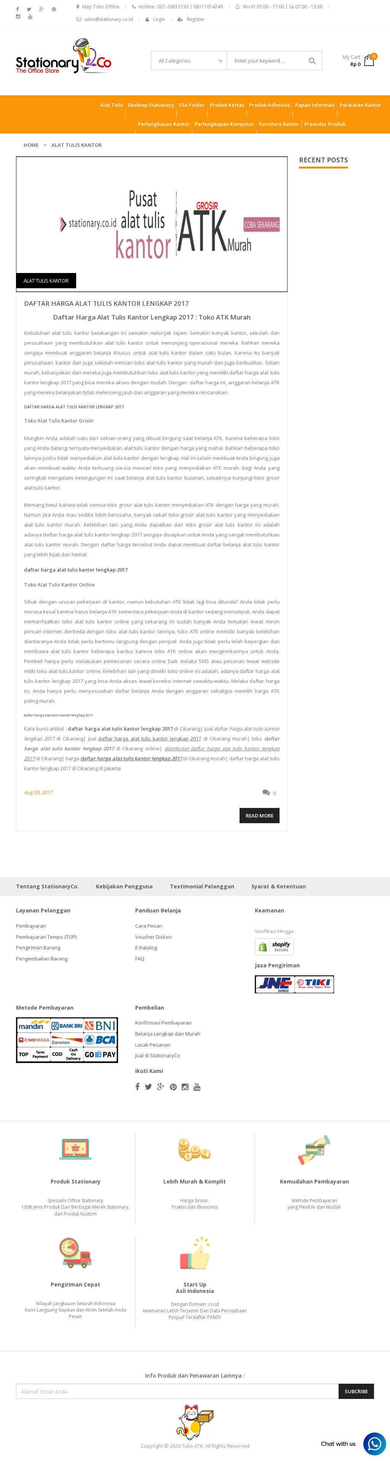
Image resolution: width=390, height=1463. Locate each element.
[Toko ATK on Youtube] (30, 16)
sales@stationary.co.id (108, 19)
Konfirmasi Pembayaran (163, 1022)
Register (196, 19)
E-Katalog (146, 947)
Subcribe (356, 1391)
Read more (259, 815)
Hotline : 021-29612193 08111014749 (181, 6)
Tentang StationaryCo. (47, 886)
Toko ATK (192, 1445)
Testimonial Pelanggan (202, 886)
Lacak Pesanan (153, 1044)
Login (159, 19)
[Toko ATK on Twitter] (29, 9)
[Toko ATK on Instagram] (18, 16)
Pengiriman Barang (38, 947)
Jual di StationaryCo (157, 1055)
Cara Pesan (148, 925)
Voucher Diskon (153, 936)
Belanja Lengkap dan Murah (167, 1033)
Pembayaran (31, 925)
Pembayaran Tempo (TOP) (46, 936)
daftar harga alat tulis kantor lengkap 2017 (106, 303)
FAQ (139, 958)
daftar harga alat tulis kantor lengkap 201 (148, 738)
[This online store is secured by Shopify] (274, 946)
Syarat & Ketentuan (278, 886)
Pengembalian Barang (41, 958)
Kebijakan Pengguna (124, 886)
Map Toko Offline (101, 6)
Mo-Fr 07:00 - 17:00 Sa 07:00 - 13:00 (283, 6)
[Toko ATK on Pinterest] (54, 9)
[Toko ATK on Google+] (41, 9)
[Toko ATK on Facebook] (17, 9)
